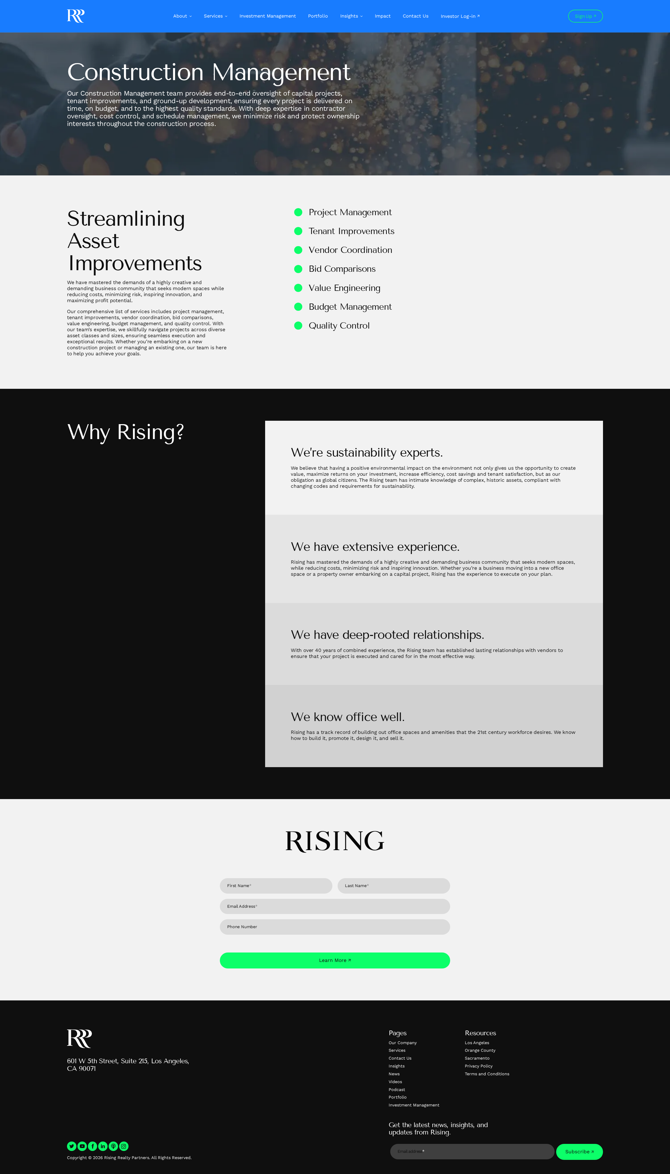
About (180, 16)
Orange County (480, 1050)
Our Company (403, 1042)
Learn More (333, 960)
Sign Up (583, 16)
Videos (395, 1081)
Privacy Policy (479, 1066)
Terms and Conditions (487, 1073)
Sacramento (477, 1058)
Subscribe (577, 1152)
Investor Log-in (458, 16)
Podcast (397, 1089)
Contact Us (415, 16)
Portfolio (318, 16)
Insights (349, 16)
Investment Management (267, 16)
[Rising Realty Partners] (76, 16)
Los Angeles (477, 1042)
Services (213, 16)
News (394, 1073)
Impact (383, 16)
